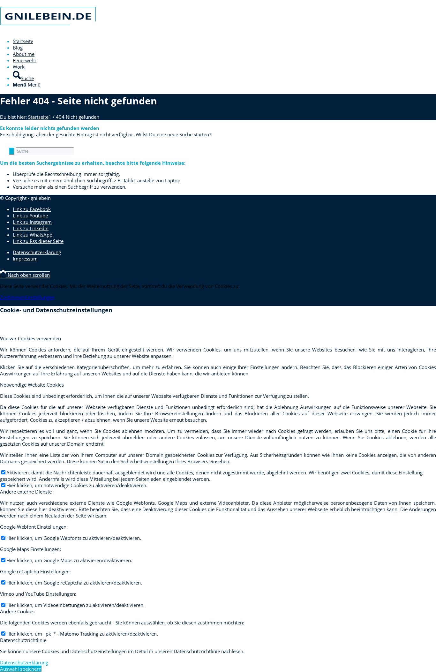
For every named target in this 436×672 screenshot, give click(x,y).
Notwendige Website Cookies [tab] (32, 384)
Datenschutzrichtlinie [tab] (23, 640)
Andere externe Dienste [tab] (26, 491)
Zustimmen (12, 297)
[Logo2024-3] (48, 30)
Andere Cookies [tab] (17, 611)
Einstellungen (40, 297)
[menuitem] (215, 41)
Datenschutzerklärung (24, 662)
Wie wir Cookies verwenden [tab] (30, 338)
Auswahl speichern (20, 669)
